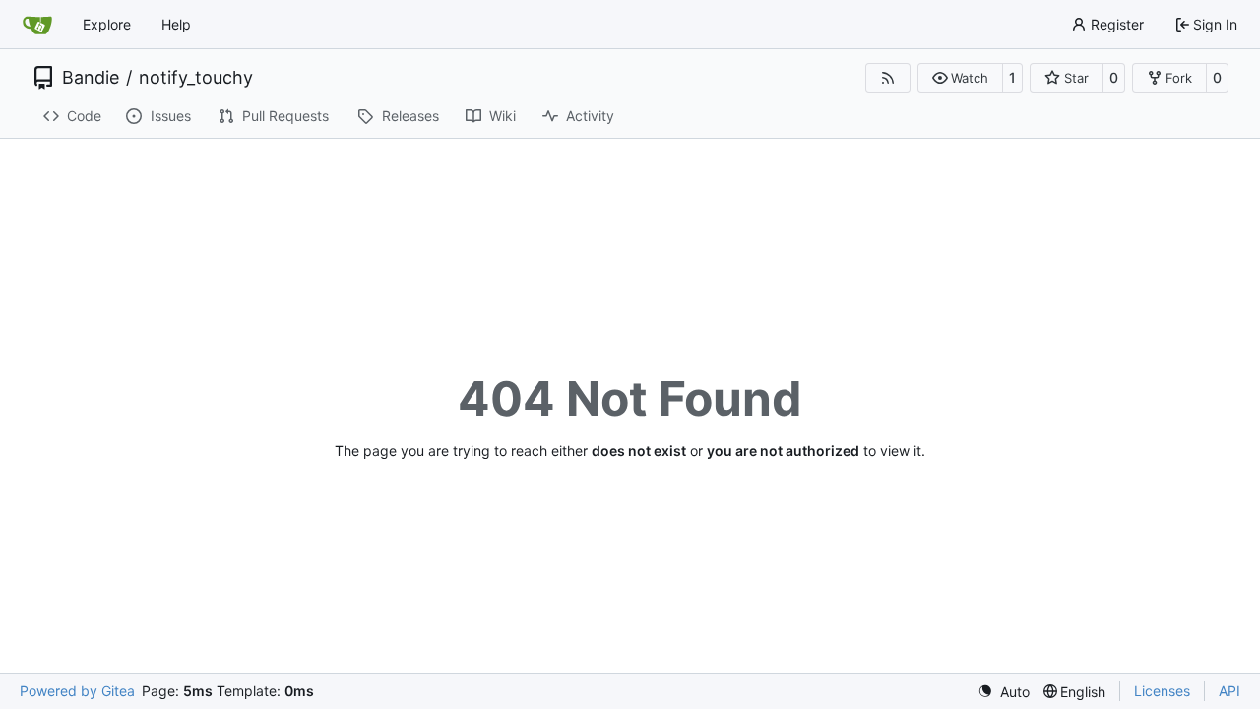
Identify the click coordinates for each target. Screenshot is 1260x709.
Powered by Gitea (77, 690)
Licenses (1162, 690)
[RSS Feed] (888, 78)
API (1229, 690)
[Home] (37, 24)
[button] (960, 78)
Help (176, 24)
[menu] (1003, 691)
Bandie (90, 78)
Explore (107, 24)
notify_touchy (196, 78)
